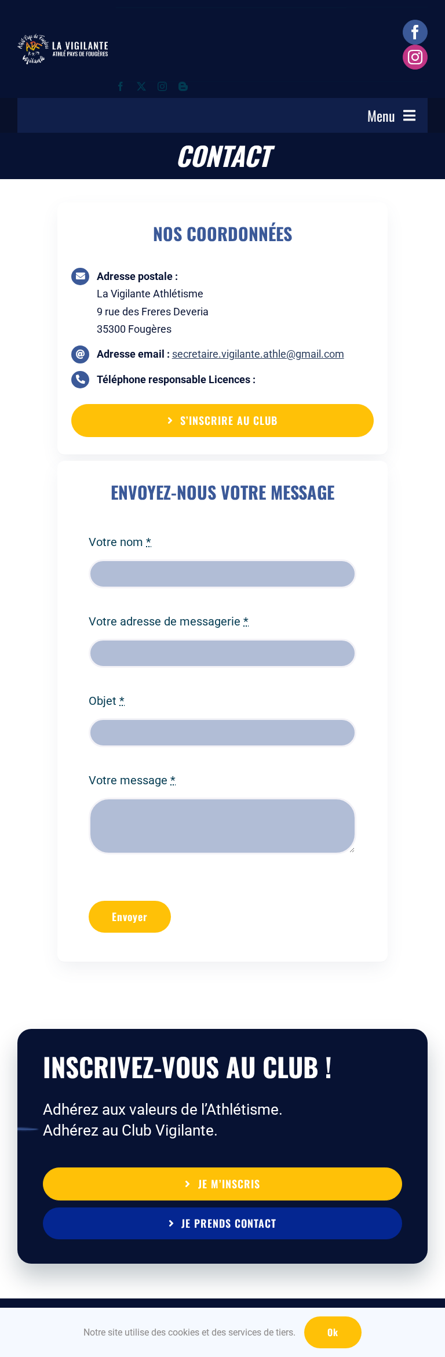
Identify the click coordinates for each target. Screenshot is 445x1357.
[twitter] (141, 86)
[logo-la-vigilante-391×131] (62, 39)
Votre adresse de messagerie (169, 621)
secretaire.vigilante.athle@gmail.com (258, 354)
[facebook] (415, 32)
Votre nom (120, 542)
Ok (332, 1332)
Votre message (132, 780)
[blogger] (183, 86)
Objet (107, 701)
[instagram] (415, 57)
